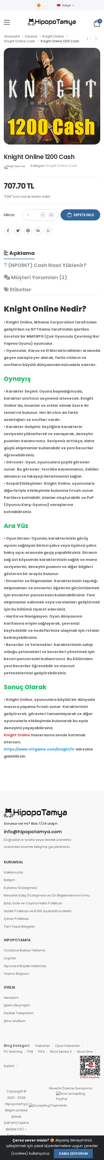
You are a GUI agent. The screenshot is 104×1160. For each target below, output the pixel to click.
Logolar (10, 958)
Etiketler (20, 289)
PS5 (30, 1051)
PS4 (41, 1051)
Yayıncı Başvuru (16, 973)
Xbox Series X (61, 1051)
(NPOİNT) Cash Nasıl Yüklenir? (46, 265)
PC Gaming (13, 1051)
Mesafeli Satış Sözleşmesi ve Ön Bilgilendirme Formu (47, 895)
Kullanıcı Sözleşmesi (20, 887)
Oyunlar (31, 36)
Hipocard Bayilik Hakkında (25, 966)
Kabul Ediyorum (73, 1153)
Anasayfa (12, 36)
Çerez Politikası (16, 918)
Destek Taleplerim (19, 1013)
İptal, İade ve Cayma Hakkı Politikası (33, 903)
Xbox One (85, 1051)
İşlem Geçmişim (17, 1005)
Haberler (42, 1045)
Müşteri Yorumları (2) (38, 277)
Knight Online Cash (19, 41)
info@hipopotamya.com (33, 831)
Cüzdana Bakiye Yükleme (24, 950)
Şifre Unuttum (14, 1021)
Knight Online (53, 36)
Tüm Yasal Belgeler (19, 926)
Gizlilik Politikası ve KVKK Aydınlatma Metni (37, 911)
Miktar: (9, 214)
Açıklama (21, 253)
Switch (9, 1066)
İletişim (9, 880)
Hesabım (11, 997)
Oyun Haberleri (67, 1045)
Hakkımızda (13, 872)
